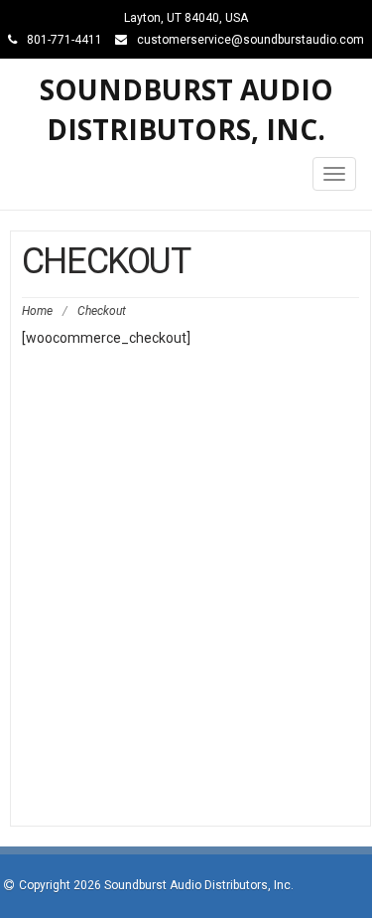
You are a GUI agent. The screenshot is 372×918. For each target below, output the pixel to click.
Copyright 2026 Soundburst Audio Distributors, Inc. (156, 885)
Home (37, 311)
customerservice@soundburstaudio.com (250, 40)
